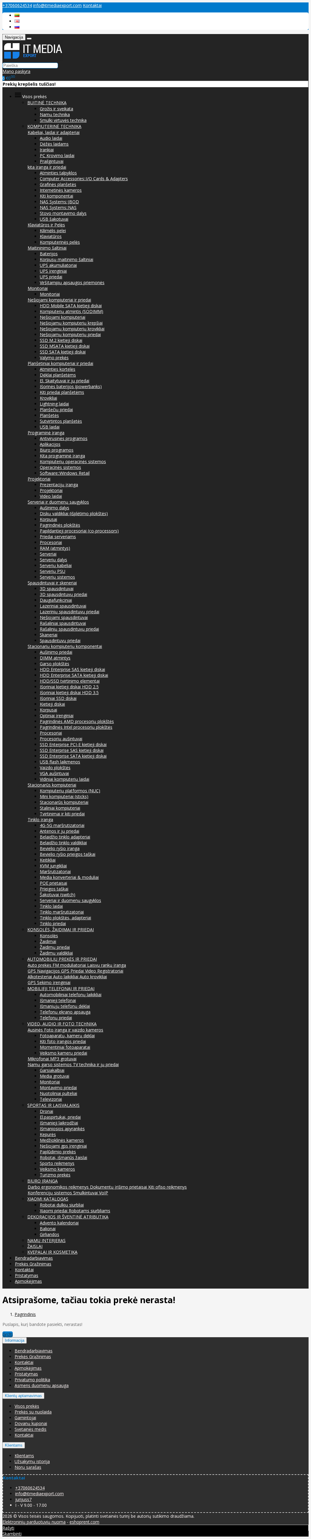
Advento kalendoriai (59, 1223)
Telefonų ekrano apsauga (65, 1012)
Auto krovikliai (93, 977)
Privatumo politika (32, 1379)
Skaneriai (48, 635)
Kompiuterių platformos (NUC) (70, 791)
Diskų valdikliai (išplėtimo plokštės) (74, 513)
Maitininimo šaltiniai (47, 248)
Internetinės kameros (61, 190)
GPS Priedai (73, 971)
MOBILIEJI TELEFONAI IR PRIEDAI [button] (60, 988)
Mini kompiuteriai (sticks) (64, 796)
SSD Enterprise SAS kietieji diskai (72, 750)
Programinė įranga (46, 433)
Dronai (46, 1111)
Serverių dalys (53, 560)
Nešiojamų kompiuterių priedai (70, 334)
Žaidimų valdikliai (56, 953)
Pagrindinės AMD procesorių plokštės (77, 721)
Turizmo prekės (55, 1175)
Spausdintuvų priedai (60, 640)
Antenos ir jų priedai (59, 831)
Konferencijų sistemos (50, 1193)
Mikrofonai (39, 1059)
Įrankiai (47, 150)
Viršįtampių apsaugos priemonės (72, 282)
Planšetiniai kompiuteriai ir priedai (60, 363)
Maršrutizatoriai (55, 871)
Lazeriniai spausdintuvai (63, 606)
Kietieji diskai (52, 704)
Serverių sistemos (57, 577)
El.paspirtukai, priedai (60, 1117)
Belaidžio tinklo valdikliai (63, 842)
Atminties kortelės (57, 369)
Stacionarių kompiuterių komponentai (65, 646)
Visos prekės (27, 1406)
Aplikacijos (50, 444)
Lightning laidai (54, 404)
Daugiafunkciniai (56, 600)
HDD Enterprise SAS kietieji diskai (72, 669)
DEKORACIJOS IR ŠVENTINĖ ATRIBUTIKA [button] (67, 1217)
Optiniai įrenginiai (56, 715)
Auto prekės (40, 965)
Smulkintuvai (86, 1193)
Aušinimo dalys (54, 508)
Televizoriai (51, 1099)
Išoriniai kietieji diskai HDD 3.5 (69, 692)
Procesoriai (51, 542)
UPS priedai (51, 277)
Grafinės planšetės (58, 184)
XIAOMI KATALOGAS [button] (47, 1199)
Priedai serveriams (58, 536)
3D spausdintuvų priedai (63, 594)
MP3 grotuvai (63, 1059)
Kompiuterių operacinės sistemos (73, 461)
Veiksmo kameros (57, 1169)
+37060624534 (17, 5)
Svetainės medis (30, 1429)
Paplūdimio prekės (58, 1152)
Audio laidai (51, 138)
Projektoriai (39, 479)
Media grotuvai (54, 1076)
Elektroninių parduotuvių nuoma (34, 1522)
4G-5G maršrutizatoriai (62, 825)
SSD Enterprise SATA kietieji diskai (73, 756)
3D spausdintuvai (56, 588)
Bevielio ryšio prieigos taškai (67, 854)
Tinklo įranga (40, 819)
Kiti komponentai (56, 196)
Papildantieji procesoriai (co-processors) (79, 531)
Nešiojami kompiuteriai (62, 317)
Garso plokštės (54, 663)
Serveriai (48, 554)
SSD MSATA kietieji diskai (65, 346)
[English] (17, 21)
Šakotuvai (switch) (57, 894)
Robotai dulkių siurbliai (62, 1205)
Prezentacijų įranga (59, 484)
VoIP (103, 1193)
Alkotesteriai (40, 977)
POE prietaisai (53, 883)
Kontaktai (92, 5)
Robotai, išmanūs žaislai (63, 1157)
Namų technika (55, 114)
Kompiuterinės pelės (60, 242)
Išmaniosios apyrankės (62, 1128)
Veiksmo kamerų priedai (63, 1053)
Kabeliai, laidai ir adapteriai (54, 132)
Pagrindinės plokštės (60, 525)
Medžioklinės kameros (62, 1140)
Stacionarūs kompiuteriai (52, 785)
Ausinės (36, 1030)
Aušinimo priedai (56, 652)
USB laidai (50, 427)
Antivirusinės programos (63, 438)
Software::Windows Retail (65, 473)
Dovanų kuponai (31, 1423)
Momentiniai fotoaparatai (65, 1047)
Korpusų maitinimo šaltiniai (66, 259)
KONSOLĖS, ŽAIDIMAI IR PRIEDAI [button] (60, 929)
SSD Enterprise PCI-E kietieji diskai (73, 744)
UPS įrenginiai (53, 271)
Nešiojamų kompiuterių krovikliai (72, 329)
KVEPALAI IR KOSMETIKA (52, 1252)
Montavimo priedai (58, 1087)
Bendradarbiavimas (34, 1258)
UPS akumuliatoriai (58, 265)
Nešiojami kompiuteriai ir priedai (59, 300)
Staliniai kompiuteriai (60, 808)
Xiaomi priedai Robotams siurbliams (75, 1211)
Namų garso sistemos (50, 1064)
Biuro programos (56, 450)
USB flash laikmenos (60, 762)
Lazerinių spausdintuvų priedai (69, 612)
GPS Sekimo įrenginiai (49, 982)
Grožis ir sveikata (56, 109)
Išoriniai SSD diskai (58, 698)
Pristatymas (26, 1275)
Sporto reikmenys (57, 1163)
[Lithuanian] (17, 15)
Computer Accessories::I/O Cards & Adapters (84, 178)
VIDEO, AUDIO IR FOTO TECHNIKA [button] (62, 1024)
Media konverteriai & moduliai (69, 877)
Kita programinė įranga (62, 456)
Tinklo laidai (51, 906)
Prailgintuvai (51, 161)
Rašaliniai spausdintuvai (63, 623)
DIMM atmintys (55, 658)
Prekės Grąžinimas (33, 1264)
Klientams (13, 1445)
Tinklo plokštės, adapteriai (65, 918)
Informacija (14, 1340)
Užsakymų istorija (32, 1461)
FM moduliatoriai (70, 965)
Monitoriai (38, 288)
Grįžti (7, 1334)
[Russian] (17, 27)
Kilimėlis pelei (53, 230)
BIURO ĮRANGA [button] (42, 1181)
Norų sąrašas (28, 1467)
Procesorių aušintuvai (61, 739)
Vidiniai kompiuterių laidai (64, 779)
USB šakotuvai (54, 219)
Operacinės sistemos (60, 467)
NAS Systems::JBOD (59, 202)
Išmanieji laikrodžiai (59, 1123)
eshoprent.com (84, 1522)
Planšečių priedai (56, 409)
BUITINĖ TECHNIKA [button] (47, 102)
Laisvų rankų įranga (106, 965)
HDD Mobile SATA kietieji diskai (71, 305)
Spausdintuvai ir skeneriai (52, 583)
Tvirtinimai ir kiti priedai (62, 814)
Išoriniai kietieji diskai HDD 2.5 (69, 687)
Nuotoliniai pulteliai (58, 1093)
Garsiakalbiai (52, 1070)
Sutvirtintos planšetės (61, 421)
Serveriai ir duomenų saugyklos (58, 502)
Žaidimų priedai (55, 947)
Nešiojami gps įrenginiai (63, 1146)
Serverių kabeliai (56, 565)
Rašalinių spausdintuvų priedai (69, 629)
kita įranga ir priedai (47, 167)
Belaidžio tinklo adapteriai (65, 837)
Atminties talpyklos (58, 173)
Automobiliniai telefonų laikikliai (70, 994)
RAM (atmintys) (55, 548)
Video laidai (51, 496)
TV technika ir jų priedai (96, 1064)
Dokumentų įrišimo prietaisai (119, 1187)
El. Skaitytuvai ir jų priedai (64, 381)
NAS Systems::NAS (58, 207)
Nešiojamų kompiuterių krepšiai (71, 323)
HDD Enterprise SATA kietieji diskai (74, 675)
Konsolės (49, 935)
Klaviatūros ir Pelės (46, 225)
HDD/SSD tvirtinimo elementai (70, 681)
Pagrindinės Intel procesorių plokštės (76, 727)
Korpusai (48, 519)
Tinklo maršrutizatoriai (62, 912)
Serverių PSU (52, 571)
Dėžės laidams (54, 144)
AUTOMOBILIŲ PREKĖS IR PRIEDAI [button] (62, 959)
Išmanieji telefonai (58, 1000)
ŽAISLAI (35, 1246)
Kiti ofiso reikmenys (167, 1187)
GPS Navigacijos (44, 971)
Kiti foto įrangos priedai (63, 1041)
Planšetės (49, 415)
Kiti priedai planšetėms (62, 392)
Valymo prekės (54, 357)
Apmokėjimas (28, 1281)
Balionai (48, 1228)
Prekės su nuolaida (33, 1412)
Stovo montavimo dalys (63, 213)
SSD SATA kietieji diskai (63, 352)
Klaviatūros (51, 236)
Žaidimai (48, 941)
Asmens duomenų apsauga (42, 1385)
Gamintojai (25, 1417)
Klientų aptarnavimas (23, 1395)
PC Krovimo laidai (57, 155)
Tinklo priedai (53, 923)
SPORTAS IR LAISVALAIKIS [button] (53, 1105)
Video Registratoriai (104, 971)
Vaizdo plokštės (55, 767)
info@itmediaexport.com (57, 5)
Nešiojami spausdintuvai (64, 617)
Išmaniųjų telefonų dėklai (65, 1006)
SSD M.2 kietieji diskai (61, 340)
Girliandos (49, 1234)
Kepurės (48, 1134)
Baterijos (49, 253)
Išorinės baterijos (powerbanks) (71, 386)
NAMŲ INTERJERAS (46, 1240)
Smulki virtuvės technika (63, 120)
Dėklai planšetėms (58, 375)
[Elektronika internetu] (33, 59)
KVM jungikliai (53, 866)
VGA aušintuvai (54, 773)
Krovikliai (48, 398)
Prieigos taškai (54, 889)
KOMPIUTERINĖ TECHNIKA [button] (54, 126)
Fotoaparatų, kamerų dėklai (67, 1035)
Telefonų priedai (56, 1018)
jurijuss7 (23, 1499)
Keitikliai (48, 860)
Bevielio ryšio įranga (60, 848)
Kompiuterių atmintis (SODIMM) (71, 311)
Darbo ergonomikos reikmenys (59, 1187)
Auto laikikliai (66, 977)
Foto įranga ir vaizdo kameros (73, 1030)
